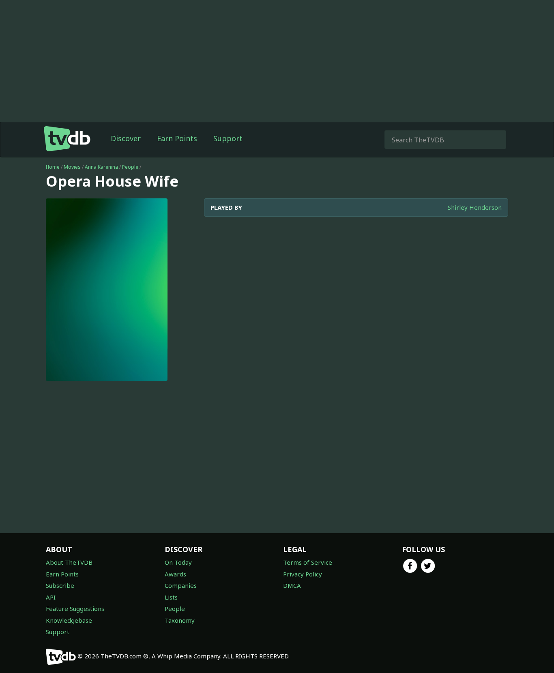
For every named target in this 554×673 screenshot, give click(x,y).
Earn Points (177, 138)
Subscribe (60, 585)
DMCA (292, 585)
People (130, 166)
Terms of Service (307, 562)
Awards (175, 574)
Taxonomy (180, 620)
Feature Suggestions (75, 608)
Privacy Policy (302, 574)
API (51, 597)
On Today (178, 562)
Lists (171, 597)
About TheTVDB (69, 562)
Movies (72, 166)
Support (228, 138)
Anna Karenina (101, 166)
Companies (181, 585)
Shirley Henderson (475, 207)
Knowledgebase (69, 620)
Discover (126, 138)
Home (53, 166)
